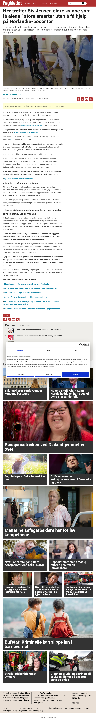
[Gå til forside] (12, 3)
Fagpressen (27, 708)
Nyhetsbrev (53, 3)
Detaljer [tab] (48, 350)
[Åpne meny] (90, 3)
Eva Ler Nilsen (24, 693)
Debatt (35, 3)
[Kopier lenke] (91, 99)
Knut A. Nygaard (21, 698)
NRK (12, 140)
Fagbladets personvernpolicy (31, 710)
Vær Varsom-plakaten (72, 708)
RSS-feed (79, 703)
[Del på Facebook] (78, 99)
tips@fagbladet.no (58, 695)
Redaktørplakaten (54, 708)
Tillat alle (75, 374)
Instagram (38, 702)
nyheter (7, 315)
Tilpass (47, 374)
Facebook (50, 700)
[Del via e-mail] (86, 99)
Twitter (58, 700)
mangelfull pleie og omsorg (32, 125)
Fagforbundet (46, 693)
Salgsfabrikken (48, 698)
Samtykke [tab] (20, 350)
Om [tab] (76, 350)
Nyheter (27, 3)
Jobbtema (43, 3)
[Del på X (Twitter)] (82, 99)
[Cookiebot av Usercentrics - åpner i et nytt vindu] (80, 344)
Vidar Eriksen (23, 700)
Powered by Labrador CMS (48, 717)
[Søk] (83, 3)
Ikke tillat (21, 374)
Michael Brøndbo (22, 695)
